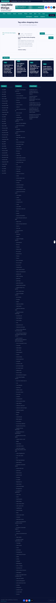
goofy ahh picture (19, 284)
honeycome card (19, 326)
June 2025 (4, 120)
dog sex (17, 227)
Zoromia (18, 595)
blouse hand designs (20, 143)
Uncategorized (19, 553)
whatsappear (18, 573)
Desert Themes (4, 602)
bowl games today (19, 145)
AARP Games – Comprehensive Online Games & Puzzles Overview (47, 71)
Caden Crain (18, 156)
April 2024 (4, 147)
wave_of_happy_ (19, 566)
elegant (17, 237)
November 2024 (5, 136)
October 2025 (4, 111)
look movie (18, 395)
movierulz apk (19, 418)
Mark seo (5, 76)
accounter (18, 103)
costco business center (20, 190)
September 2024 (5, 140)
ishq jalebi (18, 362)
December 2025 (5, 106)
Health (30, 14)
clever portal (18, 181)
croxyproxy (18, 201)
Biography (18, 136)
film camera (18, 252)
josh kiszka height (19, 367)
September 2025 (5, 113)
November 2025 (5, 109)
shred (17, 498)
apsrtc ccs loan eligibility (21, 124)
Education (20, 14)
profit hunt (18, 471)
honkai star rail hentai (20, 328)
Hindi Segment (29, 17)
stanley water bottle (20, 516)
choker (17, 177)
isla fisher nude (19, 364)
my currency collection (20, 424)
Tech (39, 14)
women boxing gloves (20, 581)
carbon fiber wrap (19, 163)
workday (18, 586)
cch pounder (18, 168)
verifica (17, 560)
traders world (19, 546)
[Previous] (51, 59)
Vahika (17, 557)
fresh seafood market (20, 270)
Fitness (25, 14)
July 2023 (4, 167)
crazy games (18, 196)
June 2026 (4, 93)
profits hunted (19, 476)
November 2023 (5, 158)
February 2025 (5, 129)
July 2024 (4, 142)
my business (18, 422)
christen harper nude (20, 179)
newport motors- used (20, 440)
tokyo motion (18, 538)
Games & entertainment (20, 273)
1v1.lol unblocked (19, 96)
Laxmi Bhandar (19, 386)
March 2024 (4, 149)
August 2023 (4, 165)
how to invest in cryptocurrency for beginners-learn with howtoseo (21, 341)
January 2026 (4, 104)
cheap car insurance (20, 174)
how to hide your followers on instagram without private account (21, 336)
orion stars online (19, 456)
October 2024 (4, 138)
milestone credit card (20, 406)
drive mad (18, 229)
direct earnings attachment (21, 225)
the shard (18, 532)
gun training (18, 298)
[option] (8, 70)
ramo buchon (18, 485)
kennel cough (19, 373)
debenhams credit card (20, 210)
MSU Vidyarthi (19, 420)
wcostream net (19, 569)
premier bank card (19, 469)
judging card (18, 371)
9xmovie (18, 101)
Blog (45, 65)
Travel (43, 14)
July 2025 (4, 118)
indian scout (18, 351)
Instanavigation (19, 353)
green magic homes (20, 292)
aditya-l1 (18, 108)
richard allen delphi (20, 487)
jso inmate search (19, 369)
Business (9, 14)
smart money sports (20, 504)
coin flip (17, 183)
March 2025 (4, 127)
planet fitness (19, 463)
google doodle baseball (20, 286)
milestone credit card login (21, 409)
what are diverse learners (21, 571)
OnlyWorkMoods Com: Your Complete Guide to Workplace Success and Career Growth (35, 106)
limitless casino (19, 391)
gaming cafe (18, 275)
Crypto (17, 205)
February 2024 (5, 151)
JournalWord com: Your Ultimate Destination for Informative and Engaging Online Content (21, 69)
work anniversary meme (21, 584)
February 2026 (5, 102)
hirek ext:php (18, 321)
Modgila (17, 413)
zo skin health (19, 593)
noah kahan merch (19, 447)
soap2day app (19, 509)
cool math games (19, 188)
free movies (18, 266)
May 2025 (4, 122)
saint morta (18, 495)
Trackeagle (18, 544)
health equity (18, 307)
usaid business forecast (21, 555)
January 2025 (4, 131)
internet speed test (20, 360)
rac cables (18, 480)
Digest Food (18, 222)
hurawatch (18, 346)
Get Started (52, 16)
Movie (17, 415)
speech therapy (19, 511)
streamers (18, 518)
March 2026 (4, 100)
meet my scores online (20, 402)
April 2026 (4, 97)
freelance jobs (19, 268)
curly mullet (18, 207)
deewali (17, 214)
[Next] (52, 59)
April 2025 (4, 124)
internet (17, 355)
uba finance (18, 551)
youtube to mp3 (19, 590)
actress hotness (19, 105)
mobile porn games (20, 411)
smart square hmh (19, 507)
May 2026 (4, 95)
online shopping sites (20, 454)
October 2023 (4, 160)
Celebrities (36, 17)
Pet (17, 459)
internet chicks (19, 358)
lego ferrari (18, 388)
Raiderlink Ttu (19, 483)
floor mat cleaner (19, 261)
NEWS (17, 442)
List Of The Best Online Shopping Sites (30, 26)
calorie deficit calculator (21, 159)
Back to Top (52, 601)
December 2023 (5, 156)
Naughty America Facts (20, 427)
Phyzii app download (20, 461)
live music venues (19, 393)
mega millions (19, 404)
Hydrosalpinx (18, 349)
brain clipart (18, 147)
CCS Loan (18, 170)
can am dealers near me (20, 161)
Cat (17, 165)
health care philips (19, 305)
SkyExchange (19, 502)
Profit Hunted (19, 474)
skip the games (19, 500)
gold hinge (18, 282)
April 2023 (4, 174)
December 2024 (5, 133)
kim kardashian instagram (21, 376)
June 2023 (4, 169)
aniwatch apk (18, 118)
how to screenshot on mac (21, 344)
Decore (14, 14)
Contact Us (42, 17)
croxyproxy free (19, 203)
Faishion (18, 248)
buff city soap (19, 150)
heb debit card (19, 317)
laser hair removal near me (21, 382)
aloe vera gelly (19, 114)
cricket (17, 198)
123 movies (18, 94)
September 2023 (5, 163)
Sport (35, 14)
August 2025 (4, 115)
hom (17, 323)
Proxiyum (18, 478)
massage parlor (19, 400)
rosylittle (44, 76)
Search (42, 34)
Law (17, 384)
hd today (18, 300)
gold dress (18, 279)
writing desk (18, 588)
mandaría (18, 397)
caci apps (18, 154)
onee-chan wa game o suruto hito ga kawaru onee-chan (20, 451)
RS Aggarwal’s (19, 489)
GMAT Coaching (19, 277)
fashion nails (18, 250)
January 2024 (4, 154)
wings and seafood (20, 579)
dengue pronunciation (20, 216)
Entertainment (19, 243)
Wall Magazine (19, 564)
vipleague (18, 562)
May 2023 (4, 172)
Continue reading (22, 50)
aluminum (18, 116)
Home (4, 14)
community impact (19, 186)
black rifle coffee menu (20, 138)
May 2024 (4, 145)
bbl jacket (18, 130)
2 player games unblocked (21, 99)
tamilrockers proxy (20, 520)
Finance (17, 257)
